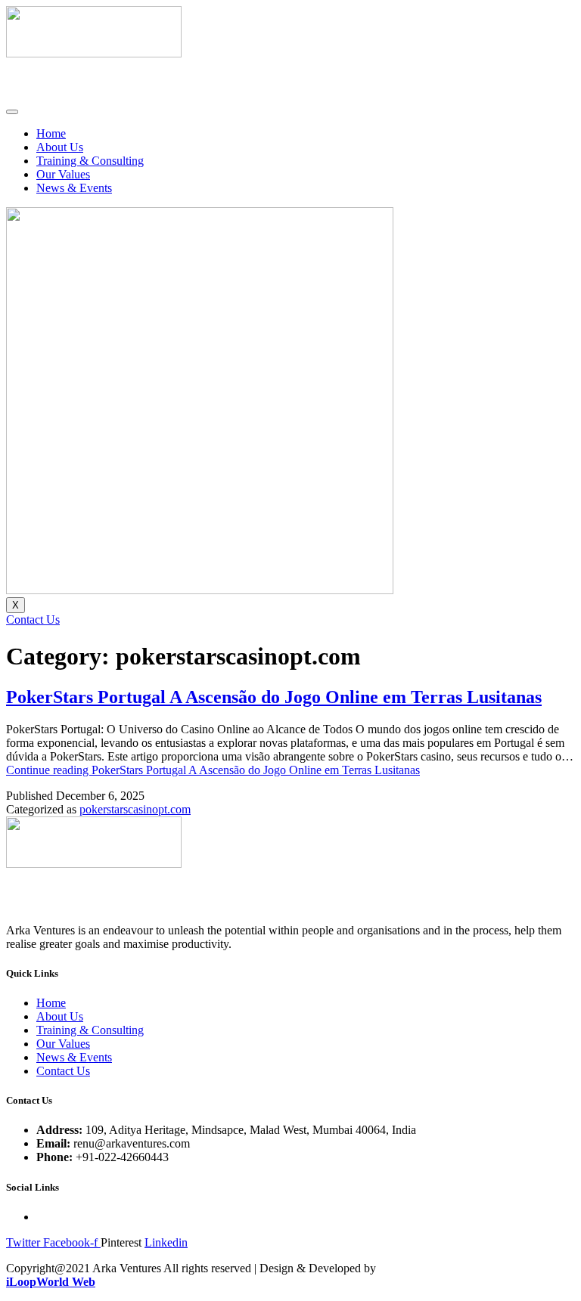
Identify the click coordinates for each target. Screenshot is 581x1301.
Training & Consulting (90, 160)
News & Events (74, 187)
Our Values (63, 174)
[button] (33, 619)
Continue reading (213, 770)
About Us (59, 147)
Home (51, 133)
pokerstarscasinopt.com (135, 809)
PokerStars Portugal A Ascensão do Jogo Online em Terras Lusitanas (274, 697)
